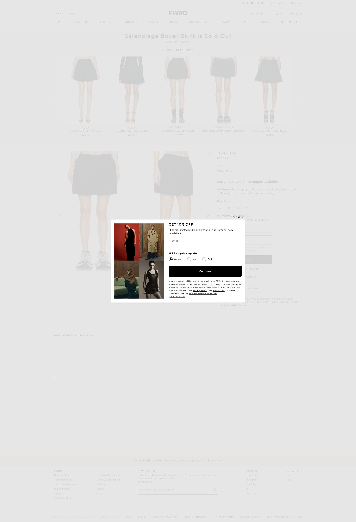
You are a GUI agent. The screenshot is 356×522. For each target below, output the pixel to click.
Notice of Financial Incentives (203, 293)
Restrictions (219, 290)
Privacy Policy (200, 290)
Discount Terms (177, 296)
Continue (205, 271)
